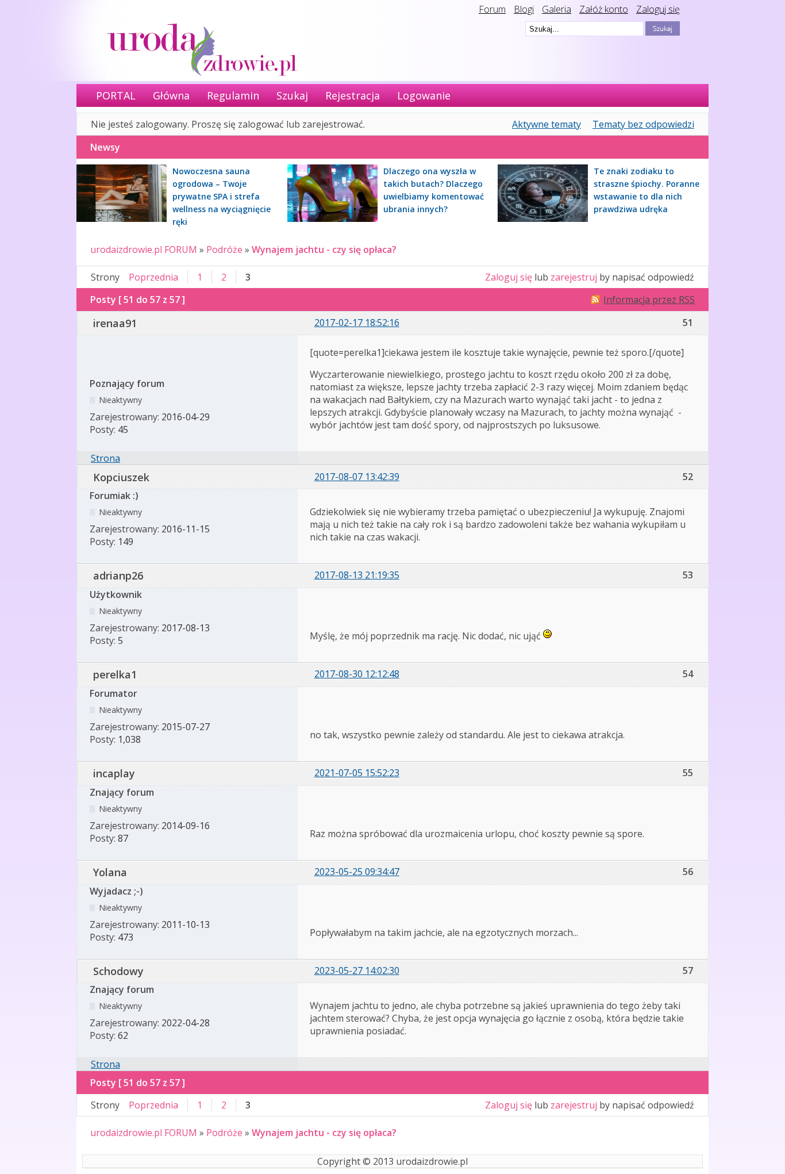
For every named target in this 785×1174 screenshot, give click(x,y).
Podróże (224, 249)
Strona (105, 458)
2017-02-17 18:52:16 (356, 322)
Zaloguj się (658, 9)
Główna (171, 95)
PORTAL (116, 95)
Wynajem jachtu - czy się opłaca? (324, 249)
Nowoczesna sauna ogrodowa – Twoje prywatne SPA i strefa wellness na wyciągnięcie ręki (221, 196)
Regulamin (233, 95)
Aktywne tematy (546, 124)
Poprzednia (153, 277)
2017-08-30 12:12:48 (356, 673)
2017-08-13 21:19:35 (356, 575)
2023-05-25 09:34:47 (356, 871)
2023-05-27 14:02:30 (356, 970)
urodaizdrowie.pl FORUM (143, 249)
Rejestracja (352, 95)
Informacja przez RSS (649, 299)
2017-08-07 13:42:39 (356, 476)
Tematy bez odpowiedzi (643, 124)
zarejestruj (574, 277)
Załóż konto (603, 9)
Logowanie (424, 95)
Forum (492, 9)
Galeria (556, 9)
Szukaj (292, 95)
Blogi (524, 9)
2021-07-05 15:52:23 (356, 772)
